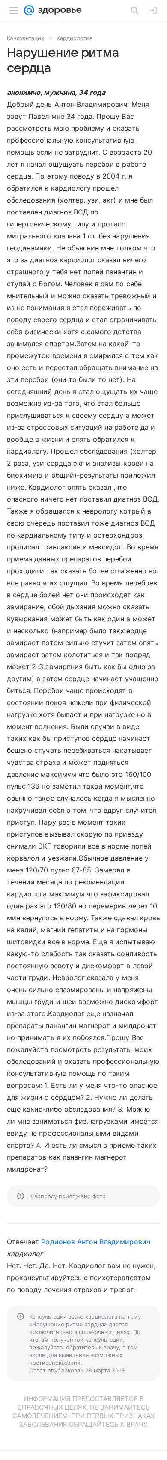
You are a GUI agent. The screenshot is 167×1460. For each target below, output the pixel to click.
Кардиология (74, 38)
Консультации (26, 38)
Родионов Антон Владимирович (95, 1241)
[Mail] (29, 10)
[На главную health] (58, 10)
